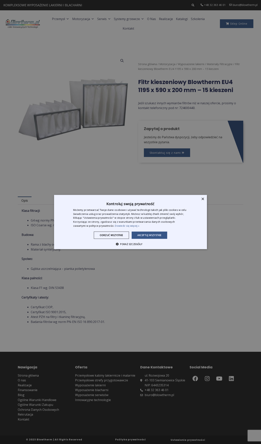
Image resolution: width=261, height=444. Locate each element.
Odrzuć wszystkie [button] (111, 235)
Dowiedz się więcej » (127, 225)
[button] (130, 244)
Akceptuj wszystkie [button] (149, 235)
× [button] (202, 198)
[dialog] (130, 222)
